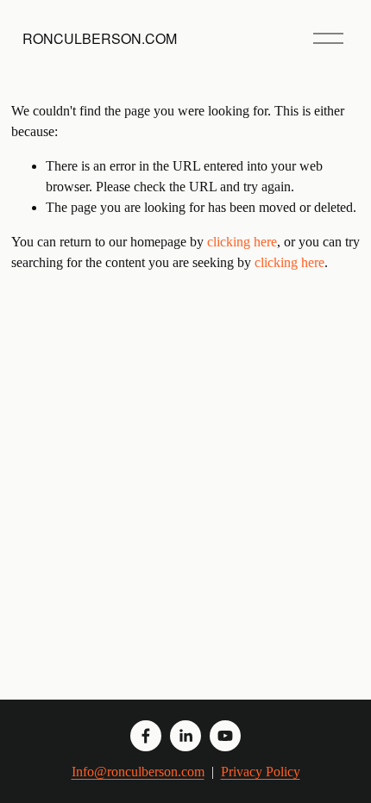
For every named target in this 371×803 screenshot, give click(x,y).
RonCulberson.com (99, 38)
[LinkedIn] (185, 735)
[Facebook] (145, 735)
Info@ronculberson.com (138, 771)
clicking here (242, 241)
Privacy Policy (260, 771)
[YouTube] (225, 735)
